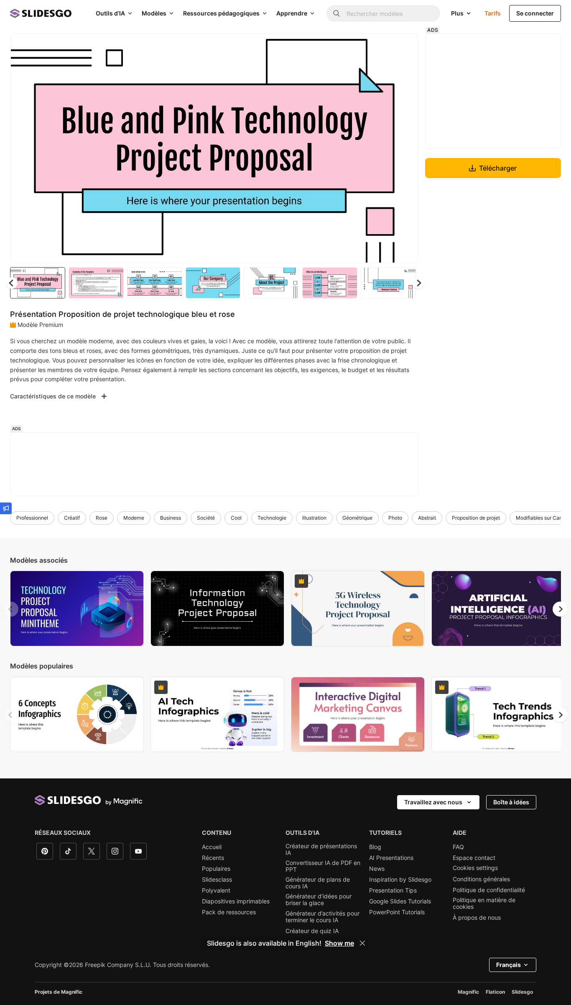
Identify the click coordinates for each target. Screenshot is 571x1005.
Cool (236, 518)
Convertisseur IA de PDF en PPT (323, 866)
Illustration (314, 518)
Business (170, 518)
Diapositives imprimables (236, 901)
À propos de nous (477, 917)
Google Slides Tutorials (400, 901)
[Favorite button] (382, 46)
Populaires (216, 868)
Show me (339, 943)
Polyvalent (216, 890)
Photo (395, 518)
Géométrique (357, 518)
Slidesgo (522, 992)
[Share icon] (403, 46)
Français (508, 964)
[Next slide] (405, 148)
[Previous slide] (10, 609)
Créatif (72, 518)
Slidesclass (217, 879)
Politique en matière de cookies (484, 903)
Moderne (133, 518)
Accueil (212, 847)
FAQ (458, 847)
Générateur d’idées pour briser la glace (319, 899)
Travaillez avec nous (433, 802)
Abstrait (427, 518)
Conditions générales (481, 879)
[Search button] (336, 13)
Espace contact (474, 858)
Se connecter (535, 13)
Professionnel (32, 518)
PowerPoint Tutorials (397, 912)
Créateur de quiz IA (312, 931)
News (377, 868)
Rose (101, 518)
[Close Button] (362, 943)
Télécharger (498, 168)
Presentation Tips (393, 890)
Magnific (468, 992)
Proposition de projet (476, 518)
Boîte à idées (511, 802)
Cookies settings (475, 868)
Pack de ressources (229, 912)
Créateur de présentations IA (321, 849)
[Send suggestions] (6, 508)
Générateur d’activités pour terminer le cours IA (322, 916)
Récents (213, 858)
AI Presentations (391, 858)
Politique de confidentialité (489, 890)
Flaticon (495, 992)
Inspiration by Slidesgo (400, 879)
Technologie (271, 518)
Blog (375, 847)
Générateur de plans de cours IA (318, 883)
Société (206, 518)
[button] (418, 283)
